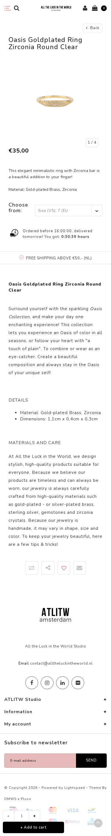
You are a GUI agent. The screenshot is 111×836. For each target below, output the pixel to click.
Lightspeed (74, 787)
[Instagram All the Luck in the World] (47, 682)
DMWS (10, 799)
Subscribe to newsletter (36, 742)
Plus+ (26, 799)
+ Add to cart (33, 827)
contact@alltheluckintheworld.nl (61, 663)
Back (94, 28)
